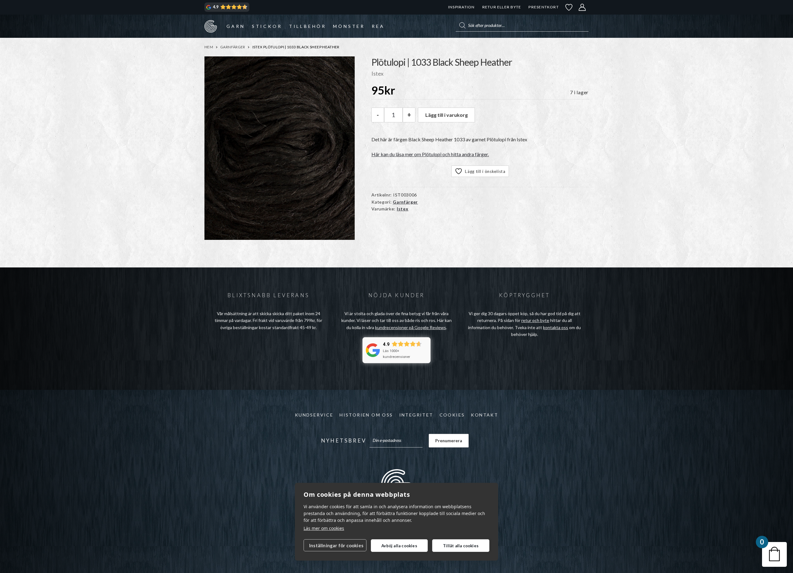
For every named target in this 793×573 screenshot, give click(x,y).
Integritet (416, 414)
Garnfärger (232, 47)
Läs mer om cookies (324, 528)
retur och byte (535, 320)
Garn (235, 26)
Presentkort (543, 7)
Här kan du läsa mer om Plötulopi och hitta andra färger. (430, 154)
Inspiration (461, 7)
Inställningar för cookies (336, 545)
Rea (378, 26)
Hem (208, 47)
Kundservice (314, 414)
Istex (403, 208)
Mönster (349, 26)
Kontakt (484, 414)
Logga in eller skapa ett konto (582, 7)
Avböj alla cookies (399, 545)
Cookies (452, 414)
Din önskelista (569, 7)
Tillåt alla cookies (461, 545)
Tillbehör (307, 26)
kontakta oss (555, 327)
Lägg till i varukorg (446, 115)
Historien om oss (366, 414)
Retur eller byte (501, 7)
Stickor (267, 26)
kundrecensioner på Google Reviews (410, 327)
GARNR (210, 26)
